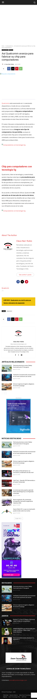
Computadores (9, 46)
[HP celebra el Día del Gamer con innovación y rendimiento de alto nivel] (7, 473)
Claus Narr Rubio (9, 64)
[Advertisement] (18, 24)
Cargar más (18, 518)
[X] (13, 68)
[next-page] (5, 393)
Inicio (3, 46)
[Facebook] (9, 68)
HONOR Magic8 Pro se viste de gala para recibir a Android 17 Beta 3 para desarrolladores (24, 630)
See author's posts (25, 275)
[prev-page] (3, 393)
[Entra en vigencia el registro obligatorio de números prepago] (7, 386)
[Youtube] (21, 354)
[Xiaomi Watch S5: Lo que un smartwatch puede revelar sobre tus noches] (7, 511)
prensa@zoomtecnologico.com (18, 680)
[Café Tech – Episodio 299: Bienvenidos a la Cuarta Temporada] (7, 483)
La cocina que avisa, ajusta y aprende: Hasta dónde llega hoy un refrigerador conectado (23, 491)
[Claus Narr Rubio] (3, 64)
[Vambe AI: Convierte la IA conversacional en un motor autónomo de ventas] (7, 377)
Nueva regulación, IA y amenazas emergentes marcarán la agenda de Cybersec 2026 (23, 501)
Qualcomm (5, 103)
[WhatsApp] (20, 68)
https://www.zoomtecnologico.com (18, 344)
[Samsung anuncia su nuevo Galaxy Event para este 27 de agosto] (7, 368)
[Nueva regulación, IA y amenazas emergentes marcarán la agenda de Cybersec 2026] (7, 502)
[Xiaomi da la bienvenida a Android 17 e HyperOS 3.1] (7, 640)
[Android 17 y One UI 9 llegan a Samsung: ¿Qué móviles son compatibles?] (7, 622)
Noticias (11, 50)
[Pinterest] (16, 68)
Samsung (4, 371)
